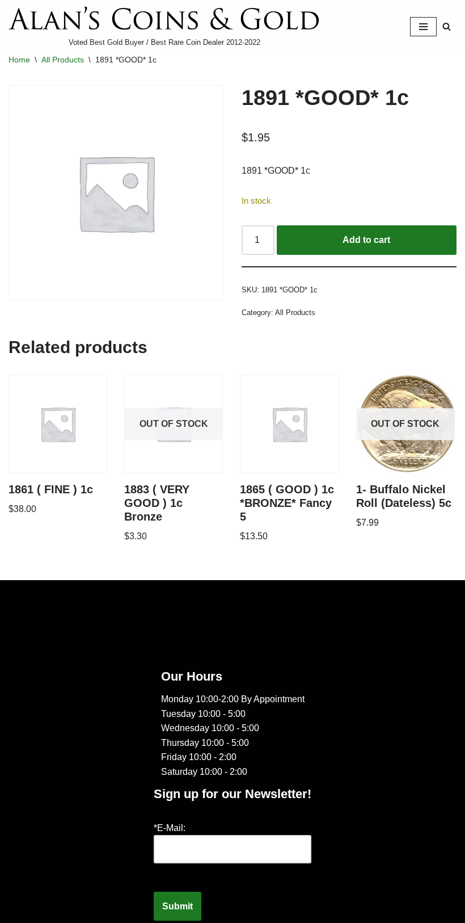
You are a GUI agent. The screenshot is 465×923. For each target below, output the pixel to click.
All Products (62, 59)
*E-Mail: (169, 828)
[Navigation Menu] (423, 26)
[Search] (446, 26)
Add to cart (366, 240)
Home (19, 59)
